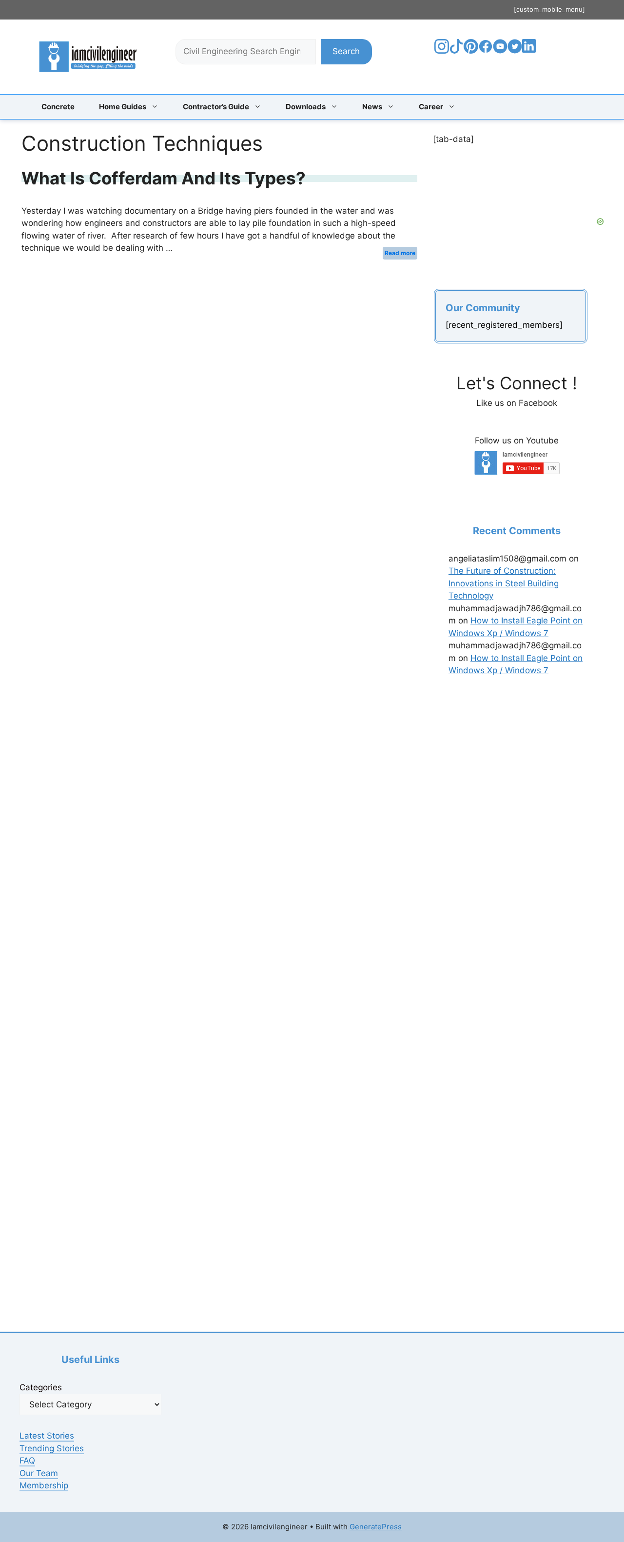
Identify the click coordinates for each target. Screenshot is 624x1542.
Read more (400, 253)
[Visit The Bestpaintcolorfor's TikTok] (456, 51)
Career (431, 106)
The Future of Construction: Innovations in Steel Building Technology (503, 583)
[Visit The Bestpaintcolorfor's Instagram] (441, 51)
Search (346, 51)
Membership (44, 1485)
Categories (41, 1387)
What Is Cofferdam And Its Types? (163, 178)
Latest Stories (47, 1436)
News (372, 106)
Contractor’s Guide (216, 106)
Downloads (306, 106)
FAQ (27, 1460)
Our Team (39, 1473)
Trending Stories (52, 1448)
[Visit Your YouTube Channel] (500, 51)
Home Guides (122, 106)
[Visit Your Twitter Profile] (514, 51)
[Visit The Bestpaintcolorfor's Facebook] (485, 51)
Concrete (58, 106)
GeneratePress (376, 1526)
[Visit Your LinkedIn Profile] (530, 53)
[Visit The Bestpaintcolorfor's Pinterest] (471, 51)
